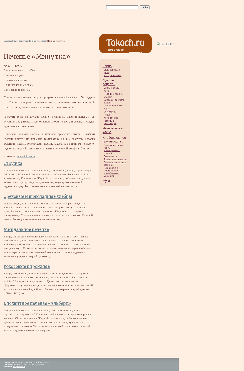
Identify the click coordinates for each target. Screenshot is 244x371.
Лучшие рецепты (109, 82)
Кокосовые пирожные (27, 266)
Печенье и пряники (113, 94)
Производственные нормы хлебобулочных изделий (114, 149)
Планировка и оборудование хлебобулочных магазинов (112, 172)
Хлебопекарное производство (114, 139)
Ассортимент (110, 156)
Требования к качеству (115, 159)
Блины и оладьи (112, 88)
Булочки (108, 97)
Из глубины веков (112, 75)
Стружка (13, 163)
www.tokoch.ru (26, 156)
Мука (106, 181)
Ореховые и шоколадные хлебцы (38, 196)
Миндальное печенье (26, 229)
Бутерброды (110, 112)
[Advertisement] (127, 18)
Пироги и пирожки (113, 105)
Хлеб (106, 91)
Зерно (107, 66)
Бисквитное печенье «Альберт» (37, 303)
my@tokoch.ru (19, 366)
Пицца (107, 115)
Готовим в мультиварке (110, 122)
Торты (107, 108)
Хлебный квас (111, 118)
